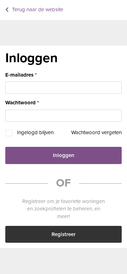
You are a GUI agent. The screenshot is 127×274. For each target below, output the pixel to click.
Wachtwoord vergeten (96, 132)
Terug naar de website (37, 9)
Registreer (63, 234)
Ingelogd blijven (35, 132)
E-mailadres (19, 75)
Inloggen (63, 155)
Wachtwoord (20, 102)
